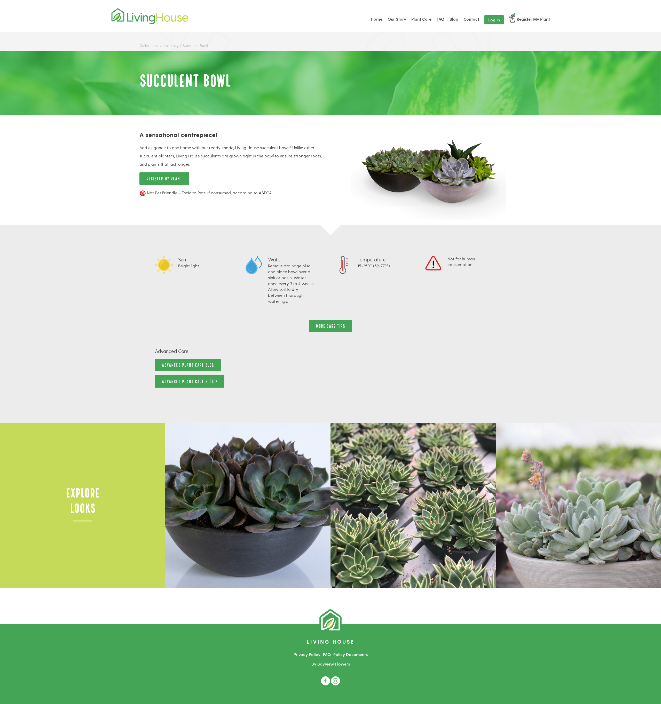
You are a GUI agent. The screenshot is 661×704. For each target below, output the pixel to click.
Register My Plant (164, 178)
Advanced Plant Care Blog (188, 364)
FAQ (327, 654)
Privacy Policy (307, 654)
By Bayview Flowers (330, 663)
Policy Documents (350, 654)
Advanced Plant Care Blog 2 (189, 381)
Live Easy (171, 45)
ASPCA (265, 192)
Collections (149, 45)
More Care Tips (330, 325)
